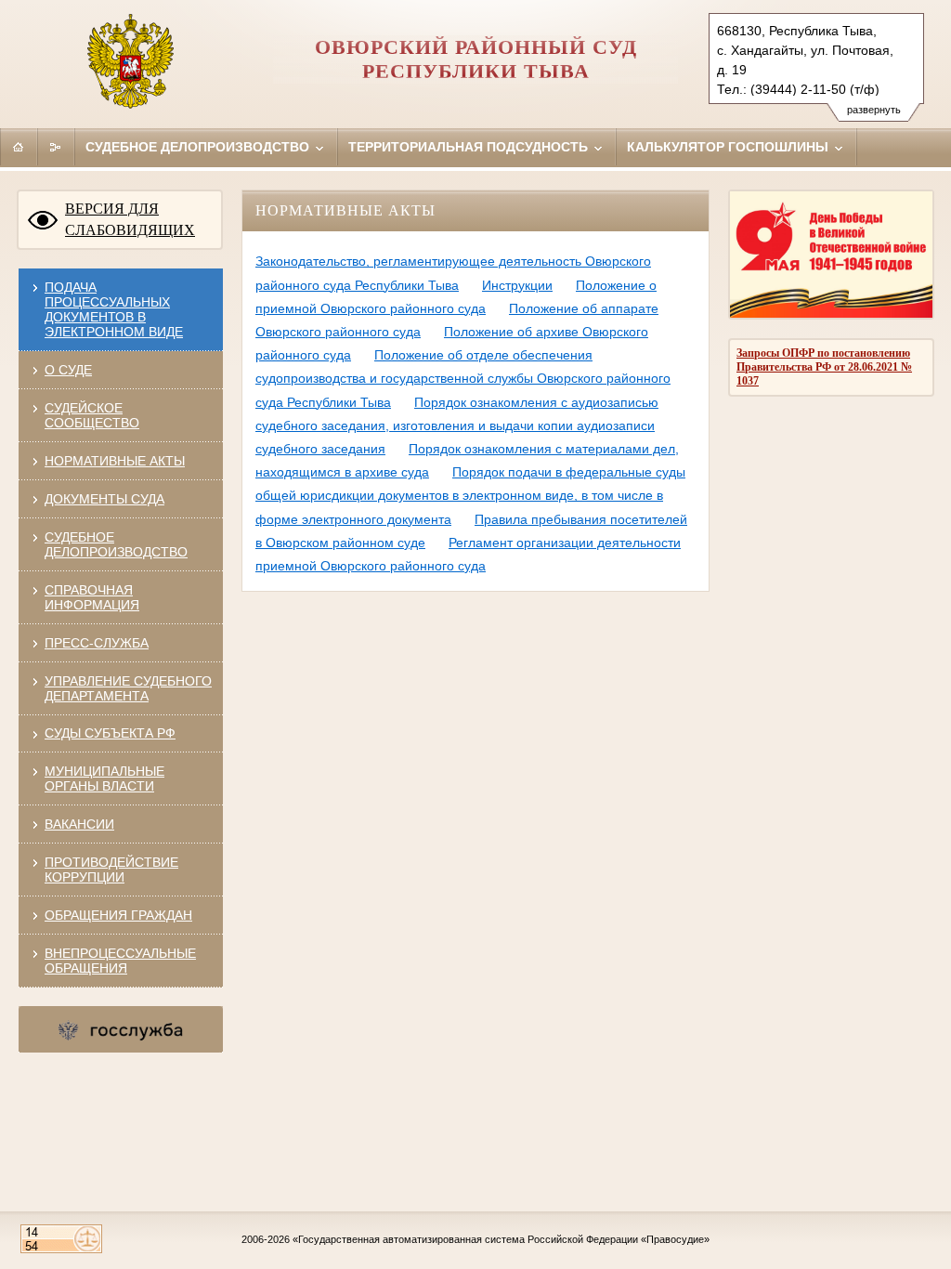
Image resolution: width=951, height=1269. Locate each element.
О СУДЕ (68, 369)
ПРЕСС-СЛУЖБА (97, 642)
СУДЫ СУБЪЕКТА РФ (110, 733)
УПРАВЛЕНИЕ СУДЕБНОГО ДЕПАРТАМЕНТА (128, 688)
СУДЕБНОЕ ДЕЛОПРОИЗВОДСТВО (116, 544)
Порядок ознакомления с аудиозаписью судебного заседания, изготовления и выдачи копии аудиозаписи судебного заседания (456, 425)
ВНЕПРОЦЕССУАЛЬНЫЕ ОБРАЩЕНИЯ (120, 960)
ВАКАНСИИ (79, 824)
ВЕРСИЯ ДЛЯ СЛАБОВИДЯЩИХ (130, 219)
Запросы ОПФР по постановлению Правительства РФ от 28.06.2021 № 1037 (824, 367)
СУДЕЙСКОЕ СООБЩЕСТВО (92, 415)
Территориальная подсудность (470, 146)
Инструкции (517, 285)
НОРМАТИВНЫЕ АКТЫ (115, 460)
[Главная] (18, 146)
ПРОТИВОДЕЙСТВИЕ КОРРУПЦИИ (111, 869)
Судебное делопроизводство (199, 146)
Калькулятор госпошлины (729, 146)
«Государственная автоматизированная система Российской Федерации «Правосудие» (501, 1239)
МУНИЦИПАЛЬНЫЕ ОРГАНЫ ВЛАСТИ (104, 778)
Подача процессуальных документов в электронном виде (114, 309)
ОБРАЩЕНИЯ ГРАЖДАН (118, 915)
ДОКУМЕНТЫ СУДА (104, 498)
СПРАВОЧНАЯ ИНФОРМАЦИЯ (92, 597)
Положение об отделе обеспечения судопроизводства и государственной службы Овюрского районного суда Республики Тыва (463, 378)
